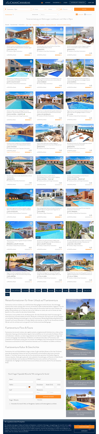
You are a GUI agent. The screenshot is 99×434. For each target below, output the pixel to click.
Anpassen (84, 431)
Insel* (10, 390)
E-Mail (39, 379)
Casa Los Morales (44, 114)
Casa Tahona (12, 147)
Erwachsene (40, 385)
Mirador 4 (41, 147)
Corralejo (65, 290)
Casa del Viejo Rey (74, 244)
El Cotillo (38, 290)
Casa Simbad (41, 82)
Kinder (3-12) (49, 385)
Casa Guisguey (12, 212)
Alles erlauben (84, 427)
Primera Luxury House (15, 244)
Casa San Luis (12, 49)
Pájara (7, 294)
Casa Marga (71, 82)
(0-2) (58, 385)
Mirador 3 (11, 179)
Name (11, 379)
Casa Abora (11, 276)
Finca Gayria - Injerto (15, 114)
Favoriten (57, 2)
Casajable (41, 212)
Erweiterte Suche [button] (8, 14)
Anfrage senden (48, 397)
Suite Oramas (72, 212)
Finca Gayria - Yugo (44, 179)
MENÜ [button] (90, 2)
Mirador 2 (71, 49)
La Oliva (44, 290)
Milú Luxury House (44, 244)
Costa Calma (73, 290)
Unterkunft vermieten (78, 2)
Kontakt (47, 2)
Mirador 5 (71, 147)
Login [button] (65, 2)
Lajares (7, 290)
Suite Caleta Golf (13, 82)
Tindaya (32, 290)
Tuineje (79, 290)
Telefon (11, 385)
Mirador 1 (40, 49)
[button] (42, 2)
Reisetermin (40, 390)
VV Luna (70, 114)
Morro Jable (58, 290)
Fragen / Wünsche (13, 400)
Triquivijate (51, 290)
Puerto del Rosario (16, 290)
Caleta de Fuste (87, 290)
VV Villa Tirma (72, 276)
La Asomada (25, 290)
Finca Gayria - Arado (75, 179)
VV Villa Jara (42, 276)
